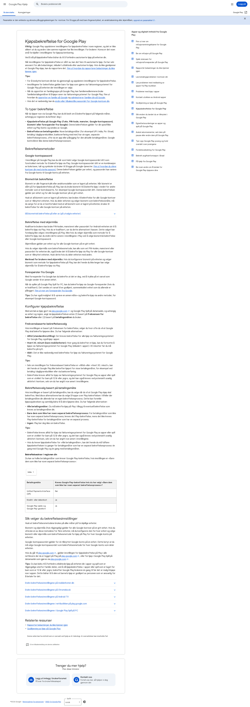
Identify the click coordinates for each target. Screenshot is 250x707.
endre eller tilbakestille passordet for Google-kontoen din (82, 101)
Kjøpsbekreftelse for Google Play (151, 109)
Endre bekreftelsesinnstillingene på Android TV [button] (47, 597)
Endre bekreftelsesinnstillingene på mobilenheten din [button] (49, 583)
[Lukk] (244, 19)
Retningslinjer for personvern (33, 702)
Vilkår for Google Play (53, 702)
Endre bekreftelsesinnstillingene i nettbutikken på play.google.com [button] (56, 603)
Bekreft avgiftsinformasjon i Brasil (150, 156)
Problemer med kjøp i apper (147, 91)
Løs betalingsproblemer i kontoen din (152, 77)
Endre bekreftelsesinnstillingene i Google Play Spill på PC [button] (51, 610)
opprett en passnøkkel (142, 20)
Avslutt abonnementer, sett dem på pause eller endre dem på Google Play (152, 134)
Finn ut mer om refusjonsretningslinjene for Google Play (151, 44)
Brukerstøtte (9, 12)
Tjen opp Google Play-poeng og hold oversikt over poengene (152, 142)
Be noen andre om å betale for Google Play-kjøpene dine (149, 168)
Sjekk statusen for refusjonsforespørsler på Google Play (152, 61)
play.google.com (59, 311)
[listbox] (31, 472)
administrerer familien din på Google (88, 97)
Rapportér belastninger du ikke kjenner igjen (152, 69)
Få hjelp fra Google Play (146, 161)
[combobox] (84, 4)
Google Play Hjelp (18, 4)
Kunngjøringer (24, 12)
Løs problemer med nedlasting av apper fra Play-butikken (150, 84)
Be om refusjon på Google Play (149, 53)
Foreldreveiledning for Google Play (150, 150)
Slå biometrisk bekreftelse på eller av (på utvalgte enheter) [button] (53, 213)
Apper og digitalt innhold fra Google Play (149, 33)
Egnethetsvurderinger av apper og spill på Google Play (150, 125)
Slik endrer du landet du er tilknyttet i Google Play (151, 116)
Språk (69, 699)
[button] (5, 4)
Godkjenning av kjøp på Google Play (44, 628)
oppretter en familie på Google (53, 97)
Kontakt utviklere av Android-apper (151, 97)
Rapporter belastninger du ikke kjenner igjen (47, 625)
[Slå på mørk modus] (84, 702)
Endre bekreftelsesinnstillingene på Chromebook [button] (48, 590)
